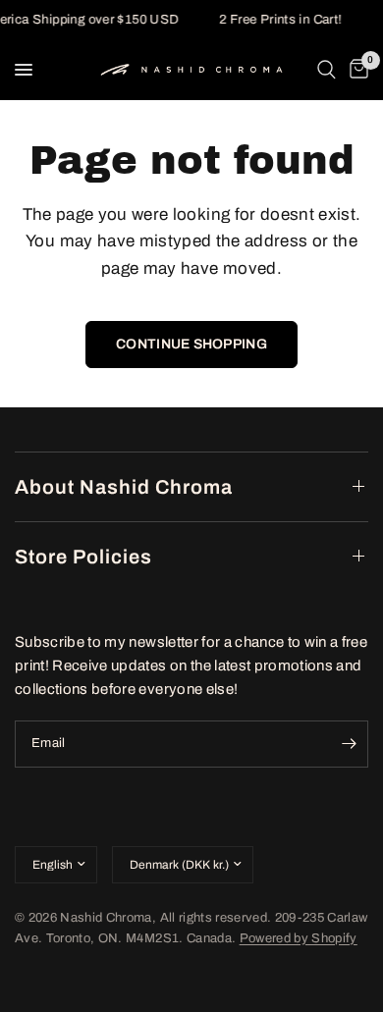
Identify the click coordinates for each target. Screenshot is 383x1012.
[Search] (326, 69)
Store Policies (83, 556)
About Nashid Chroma (124, 487)
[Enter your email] (348, 744)
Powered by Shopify (298, 938)
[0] (355, 69)
